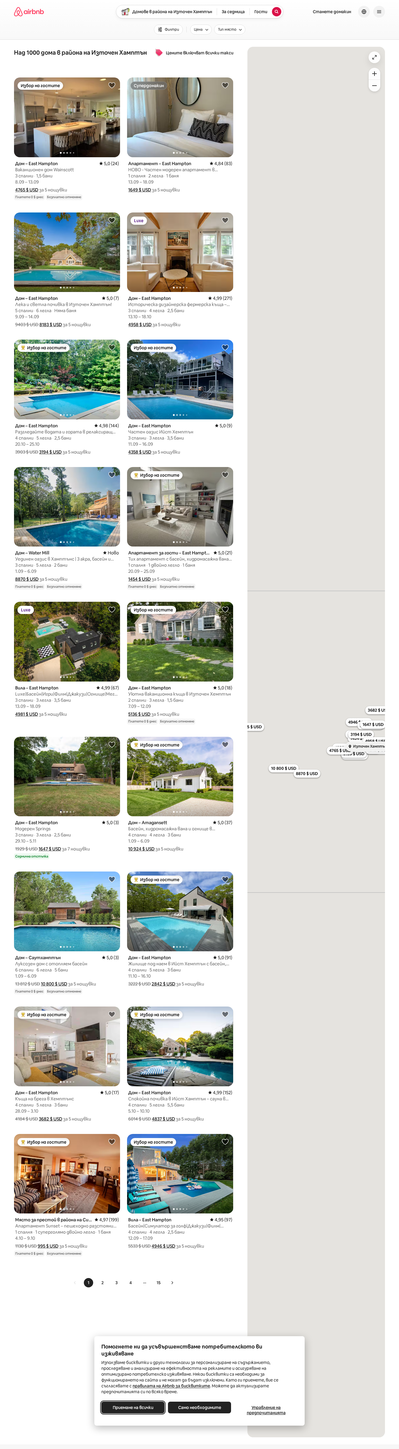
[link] (75, 1282)
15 (159, 1282)
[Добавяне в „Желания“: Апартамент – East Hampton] (225, 85)
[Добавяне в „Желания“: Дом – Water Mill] (112, 474)
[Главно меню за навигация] (379, 12)
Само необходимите (199, 1407)
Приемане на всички (133, 1407)
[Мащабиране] (374, 73)
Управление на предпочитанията (266, 1410)
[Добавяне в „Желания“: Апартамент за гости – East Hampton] (225, 474)
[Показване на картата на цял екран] (374, 57)
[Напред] (172, 1282)
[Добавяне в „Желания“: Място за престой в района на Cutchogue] (112, 1141)
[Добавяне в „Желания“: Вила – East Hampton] (112, 609)
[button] (26, 190)
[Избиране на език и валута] (364, 12)
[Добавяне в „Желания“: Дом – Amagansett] (225, 744)
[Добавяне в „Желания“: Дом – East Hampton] (112, 85)
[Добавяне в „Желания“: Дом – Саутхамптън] (112, 879)
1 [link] (88, 1282)
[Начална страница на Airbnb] (29, 11)
